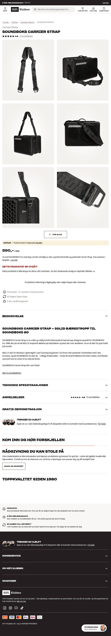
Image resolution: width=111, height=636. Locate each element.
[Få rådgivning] (103, 628)
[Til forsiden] (20, 9)
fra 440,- (39, 243)
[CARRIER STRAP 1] (28, 70)
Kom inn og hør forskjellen (33, 440)
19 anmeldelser (26, 36)
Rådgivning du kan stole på (33, 451)
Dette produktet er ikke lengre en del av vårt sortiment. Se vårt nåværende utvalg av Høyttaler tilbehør (47, 271)
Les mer (106, 3)
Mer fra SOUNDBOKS (11, 373)
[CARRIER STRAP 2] (83, 70)
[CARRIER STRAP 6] (83, 197)
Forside (6, 22)
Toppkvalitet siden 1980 (29, 463)
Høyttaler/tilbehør (10, 27)
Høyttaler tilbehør (27, 22)
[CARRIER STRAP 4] (83, 133)
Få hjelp (102, 424)
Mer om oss (21, 594)
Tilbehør (14, 22)
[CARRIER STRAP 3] (28, 133)
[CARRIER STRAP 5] (28, 197)
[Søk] (35, 9)
